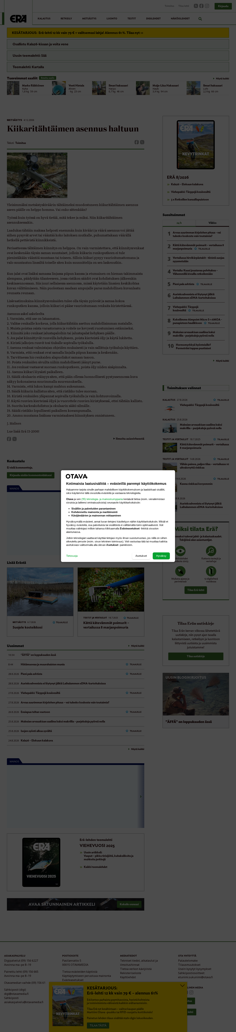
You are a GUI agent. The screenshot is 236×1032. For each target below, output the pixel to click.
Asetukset (141, 555)
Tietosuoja (72, 555)
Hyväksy (161, 555)
